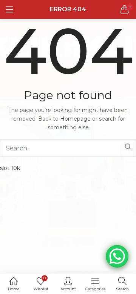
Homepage (75, 118)
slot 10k (10, 168)
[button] (124, 9)
